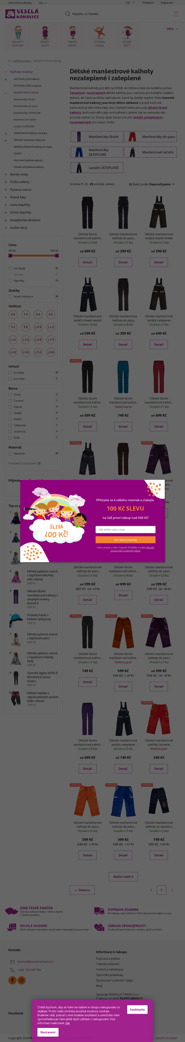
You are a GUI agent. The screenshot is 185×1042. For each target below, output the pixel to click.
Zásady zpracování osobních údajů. (132, 549)
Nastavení (47, 1032)
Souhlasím (137, 1010)
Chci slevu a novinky (125, 539)
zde (67, 1023)
